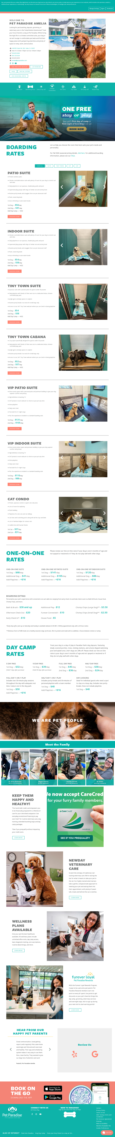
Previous (52, 45)
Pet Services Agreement (104, 1119)
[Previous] (11, 1049)
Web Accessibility (101, 1123)
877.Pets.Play (35, 1110)
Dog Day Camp (40, 1133)
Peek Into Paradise (27, 1133)
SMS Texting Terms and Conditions (103, 1116)
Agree (103, 8)
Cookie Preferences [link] (102, 1128)
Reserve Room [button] (15, 216)
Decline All (110, 8)
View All (40, 166)
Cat (77, 166)
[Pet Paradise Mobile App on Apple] (53, 1089)
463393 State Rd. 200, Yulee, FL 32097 (23, 48)
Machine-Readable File (103, 1126)
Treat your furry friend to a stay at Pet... (60, 1133)
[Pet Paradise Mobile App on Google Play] (53, 1097)
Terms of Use (100, 1112)
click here (81, 153)
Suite (49, 166)
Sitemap (99, 1121)
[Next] (50, 1049)
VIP (70, 166)
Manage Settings (94, 8)
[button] (107, 1132)
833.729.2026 (16, 55)
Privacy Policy (100, 1110)
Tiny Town (60, 166)
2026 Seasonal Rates (19, 76)
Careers (98, 1108)
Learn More (18, 838)
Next (103, 45)
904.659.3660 (16, 53)
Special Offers (25, 71)
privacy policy (58, 2)
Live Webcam (36, 67)
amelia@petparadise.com (19, 60)
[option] (77, 48)
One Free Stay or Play (19, 67)
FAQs (13, 71)
